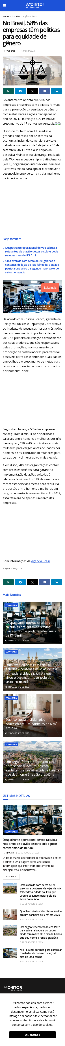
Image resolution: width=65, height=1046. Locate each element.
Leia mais (13, 876)
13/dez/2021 (28, 50)
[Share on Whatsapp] (8, 91)
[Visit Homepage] (35, 5)
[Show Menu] (4, 5)
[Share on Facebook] (44, 91)
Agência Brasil (30, 16)
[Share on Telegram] (20, 91)
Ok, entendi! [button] (32, 1034)
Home (6, 16)
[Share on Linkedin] (56, 91)
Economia (11, 605)
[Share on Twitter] (32, 91)
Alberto (11, 50)
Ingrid (10, 853)
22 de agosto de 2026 (18, 640)
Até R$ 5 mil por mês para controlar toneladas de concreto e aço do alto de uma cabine (41, 953)
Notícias (16, 16)
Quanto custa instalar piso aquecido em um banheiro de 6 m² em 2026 (31, 723)
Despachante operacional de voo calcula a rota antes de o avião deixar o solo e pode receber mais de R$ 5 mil (31, 251)
